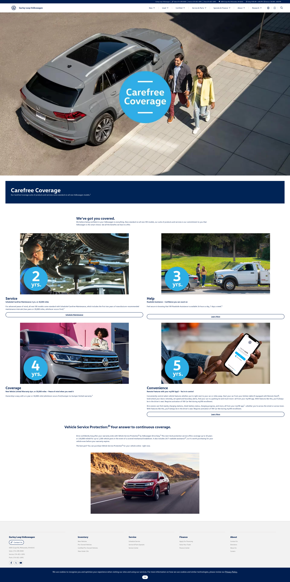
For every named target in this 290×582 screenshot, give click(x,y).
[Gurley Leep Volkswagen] (28, 8)
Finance (183, 537)
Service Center (133, 548)
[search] (281, 8)
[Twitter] (16, 562)
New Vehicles (82, 541)
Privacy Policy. (231, 572)
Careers (232, 551)
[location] (219, 1)
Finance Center (184, 548)
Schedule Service (134, 541)
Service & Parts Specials (136, 545)
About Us (233, 548)
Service (132, 537)
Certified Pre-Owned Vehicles (88, 548)
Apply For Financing (186, 541)
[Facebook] (11, 562)
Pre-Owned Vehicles (85, 545)
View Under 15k (83, 551)
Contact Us (17, 542)
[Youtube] (20, 562)
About (233, 537)
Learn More (215, 316)
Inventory (83, 537)
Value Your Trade (185, 545)
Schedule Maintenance (74, 315)
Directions (233, 545)
